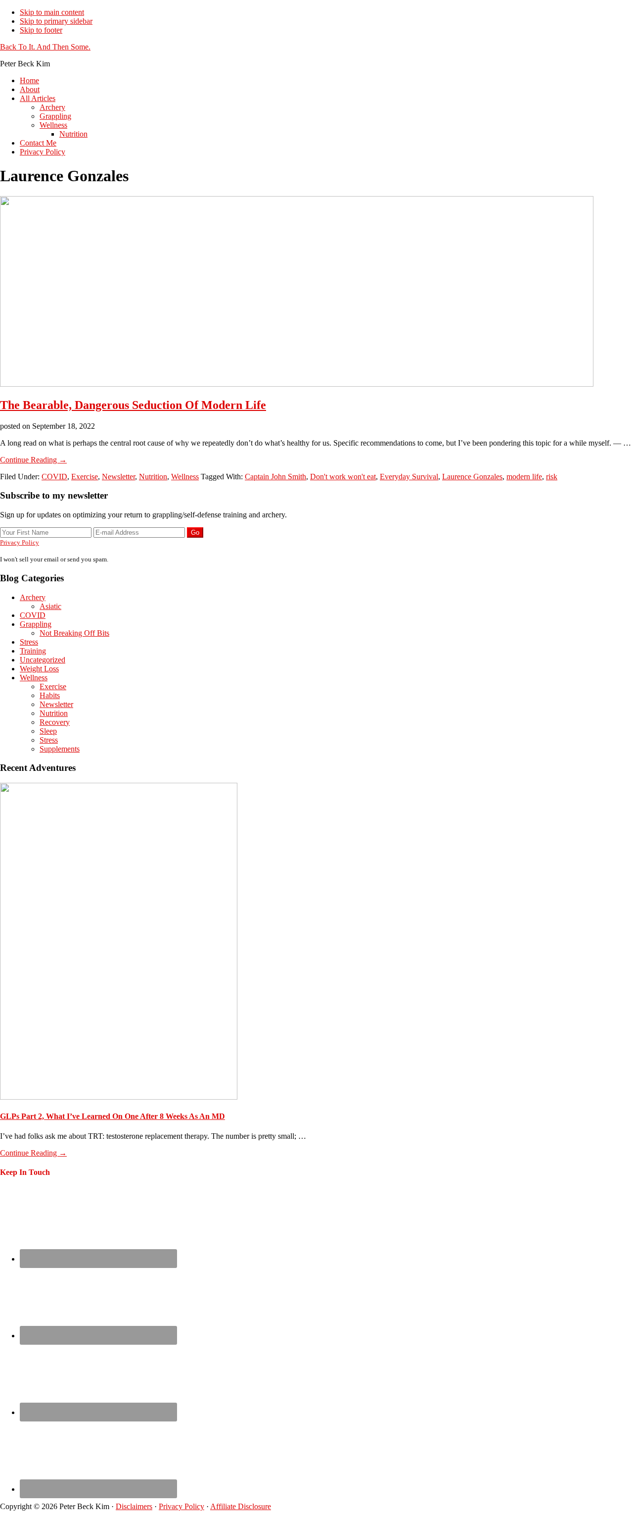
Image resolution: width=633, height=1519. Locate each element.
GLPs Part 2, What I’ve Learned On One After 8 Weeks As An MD (112, 1116)
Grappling (35, 624)
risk (551, 476)
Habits (50, 695)
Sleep (48, 731)
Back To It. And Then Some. (45, 47)
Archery (32, 597)
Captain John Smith (275, 476)
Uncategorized (42, 660)
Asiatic (50, 606)
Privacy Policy (19, 542)
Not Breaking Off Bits (74, 633)
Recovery (55, 722)
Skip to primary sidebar (56, 21)
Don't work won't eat (343, 476)
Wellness (185, 476)
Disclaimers (134, 1506)
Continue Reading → (33, 460)
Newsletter (118, 476)
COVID (54, 476)
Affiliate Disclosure (240, 1506)
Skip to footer (41, 30)
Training (33, 651)
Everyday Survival (409, 476)
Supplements (60, 749)
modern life (524, 476)
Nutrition (153, 476)
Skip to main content (52, 12)
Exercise (84, 476)
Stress (29, 642)
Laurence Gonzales (472, 476)
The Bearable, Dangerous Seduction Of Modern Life (133, 405)
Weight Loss (39, 668)
